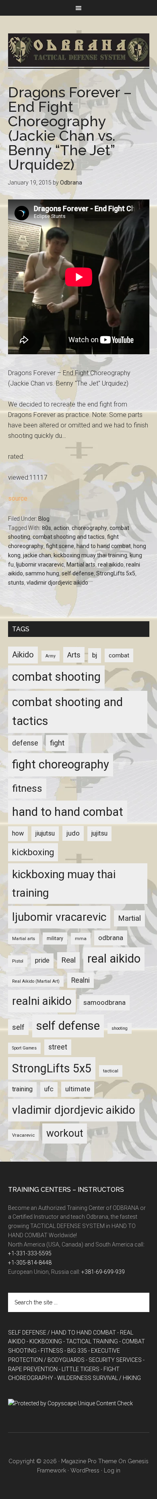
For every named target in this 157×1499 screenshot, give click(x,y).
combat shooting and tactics (69, 537)
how (18, 833)
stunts (16, 582)
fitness (27, 788)
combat (119, 655)
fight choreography (60, 764)
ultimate (77, 1089)
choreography (89, 528)
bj (94, 655)
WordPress (84, 1470)
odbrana (110, 938)
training (22, 1089)
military (55, 938)
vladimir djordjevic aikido (57, 582)
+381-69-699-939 (103, 1272)
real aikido (111, 564)
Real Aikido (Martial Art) (36, 981)
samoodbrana (104, 1002)
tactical (110, 1071)
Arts (74, 655)
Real (68, 960)
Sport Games (24, 1048)
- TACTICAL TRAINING (90, 1341)
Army (50, 656)
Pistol (17, 961)
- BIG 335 (75, 1350)
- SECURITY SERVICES (114, 1360)
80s (46, 528)
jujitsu (99, 833)
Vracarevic (23, 1135)
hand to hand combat (103, 546)
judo (73, 833)
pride (42, 960)
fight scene (60, 546)
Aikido (23, 654)
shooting (120, 1028)
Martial (129, 918)
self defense (78, 573)
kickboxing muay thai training (90, 555)
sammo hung (42, 573)
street (57, 1047)
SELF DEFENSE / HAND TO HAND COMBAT (62, 1332)
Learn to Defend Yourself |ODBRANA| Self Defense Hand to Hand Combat (78, 50)
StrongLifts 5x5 (115, 573)
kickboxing (33, 852)
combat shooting (56, 677)
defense (25, 743)
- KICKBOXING (44, 1341)
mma (81, 938)
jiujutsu (45, 833)
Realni (80, 980)
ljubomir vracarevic (40, 564)
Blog (44, 518)
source (17, 498)
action (61, 528)
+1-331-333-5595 (30, 1253)
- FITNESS (50, 1350)
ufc (49, 1089)
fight (57, 743)
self (18, 1027)
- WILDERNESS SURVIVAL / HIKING (97, 1378)
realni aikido (42, 1001)
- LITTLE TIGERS (79, 1369)
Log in (112, 1470)
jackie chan (37, 555)
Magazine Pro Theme (89, 1461)
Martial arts (80, 564)
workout (64, 1133)
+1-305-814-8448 (30, 1262)
